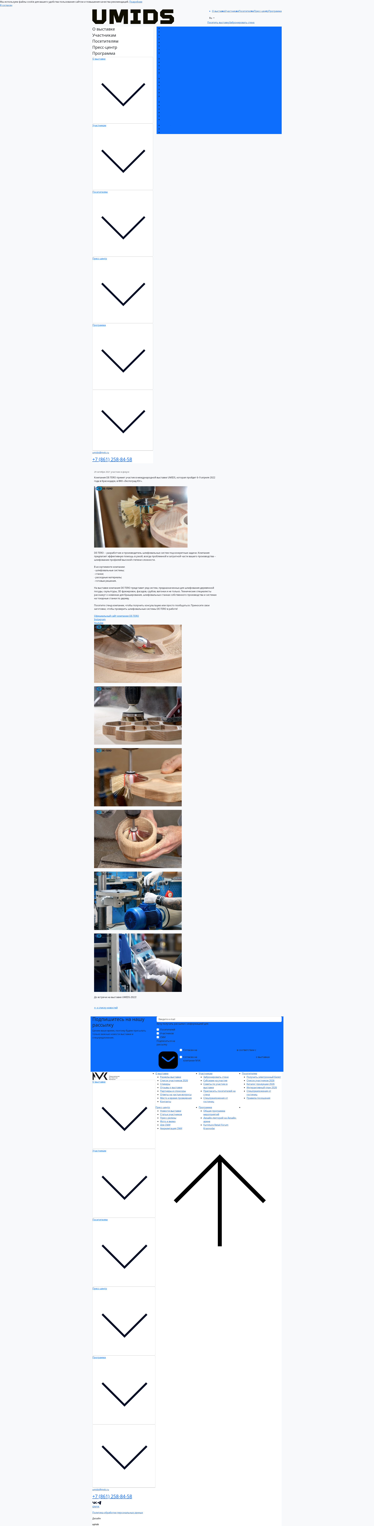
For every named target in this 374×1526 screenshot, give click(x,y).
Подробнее (135, 1)
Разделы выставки (171, 28)
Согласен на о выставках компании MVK (226, 1058)
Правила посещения (173, 96)
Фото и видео (169, 112)
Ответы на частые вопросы (177, 45)
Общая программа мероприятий (180, 125)
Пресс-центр (99, 258)
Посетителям (100, 192)
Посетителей (167, 1029)
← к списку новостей (106, 1007)
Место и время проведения (177, 49)
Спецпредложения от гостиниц (179, 72)
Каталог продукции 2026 (175, 85)
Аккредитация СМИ (172, 119)
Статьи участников (172, 105)
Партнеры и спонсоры (174, 42)
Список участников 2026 (175, 31)
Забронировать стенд (173, 58)
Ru (211, 18)
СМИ (163, 1037)
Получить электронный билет (178, 78)
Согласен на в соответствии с (226, 1051)
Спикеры (166, 35)
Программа (99, 325)
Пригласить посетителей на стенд (180, 69)
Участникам (99, 125)
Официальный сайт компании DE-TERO (116, 615)
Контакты (166, 52)
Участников (167, 1033)
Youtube (98, 622)
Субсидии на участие (173, 62)
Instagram (100, 619)
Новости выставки (171, 101)
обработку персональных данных (217, 1050)
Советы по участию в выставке (178, 65)
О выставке (98, 58)
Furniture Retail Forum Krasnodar (180, 132)
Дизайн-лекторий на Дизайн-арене (181, 128)
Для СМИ (166, 116)
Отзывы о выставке (172, 38)
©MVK (95, 1506)
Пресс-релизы (169, 109)
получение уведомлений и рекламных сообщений (226, 1057)
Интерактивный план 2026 (176, 89)
